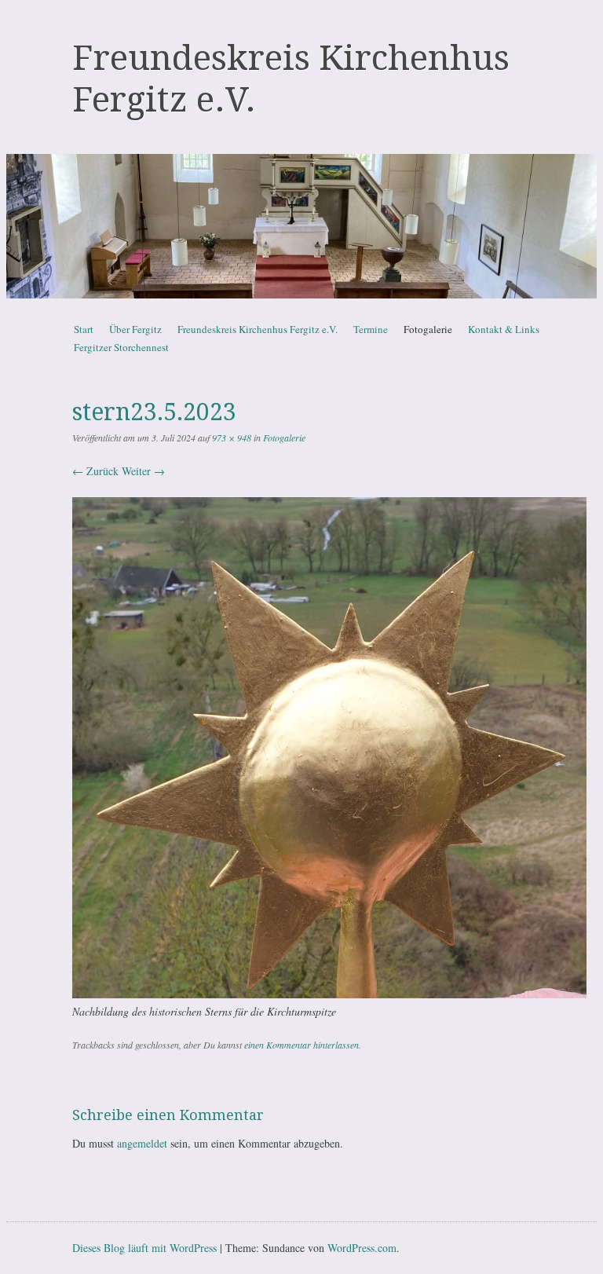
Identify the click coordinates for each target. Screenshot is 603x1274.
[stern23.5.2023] (329, 994)
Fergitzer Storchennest (121, 347)
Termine (370, 329)
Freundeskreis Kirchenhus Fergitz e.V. (257, 329)
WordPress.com (362, 1247)
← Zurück (95, 470)
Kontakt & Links (503, 329)
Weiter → (143, 470)
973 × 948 (231, 437)
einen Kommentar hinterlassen (301, 1044)
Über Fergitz (135, 329)
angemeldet (142, 1143)
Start (83, 329)
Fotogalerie (428, 329)
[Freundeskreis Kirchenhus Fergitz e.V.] (301, 226)
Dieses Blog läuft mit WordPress (144, 1247)
